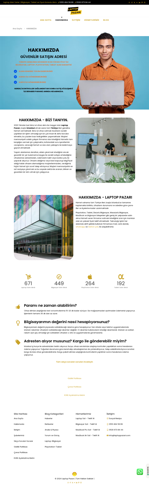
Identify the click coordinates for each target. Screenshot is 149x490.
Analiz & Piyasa (51, 429)
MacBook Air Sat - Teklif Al (87, 435)
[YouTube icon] (137, 2)
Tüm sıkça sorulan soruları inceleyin (74, 361)
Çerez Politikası (74, 387)
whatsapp (80, 226)
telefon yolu (93, 226)
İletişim (17, 429)
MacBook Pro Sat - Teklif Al (88, 429)
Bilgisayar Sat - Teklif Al (86, 424)
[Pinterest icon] (142, 2)
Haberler (49, 418)
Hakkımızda (19, 424)
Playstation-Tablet (53, 446)
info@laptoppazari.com (119, 435)
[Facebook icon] (132, 2)
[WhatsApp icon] (129, 2)
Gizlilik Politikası (74, 378)
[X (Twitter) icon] (134, 2)
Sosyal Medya (115, 418)
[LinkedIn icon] (139, 2)
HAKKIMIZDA (31, 28)
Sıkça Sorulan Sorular (23, 441)
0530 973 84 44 (83, 2)
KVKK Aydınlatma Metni (74, 395)
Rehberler (49, 424)
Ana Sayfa (17, 28)
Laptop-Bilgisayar (53, 441)
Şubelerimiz (19, 435)
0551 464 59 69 (66, 2)
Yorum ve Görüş (52, 435)
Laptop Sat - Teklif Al (85, 418)
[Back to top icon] (74, 474)
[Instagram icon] (144, 2)
